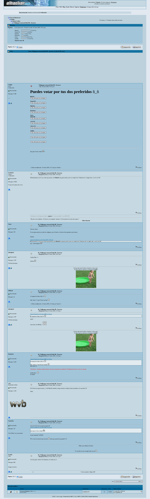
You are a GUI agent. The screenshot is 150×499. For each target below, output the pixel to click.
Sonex (9, 224)
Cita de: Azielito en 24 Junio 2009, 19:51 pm (41, 427)
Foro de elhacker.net (15, 17)
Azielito (10, 85)
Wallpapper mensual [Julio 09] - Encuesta (25, 23)
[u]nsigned (11, 252)
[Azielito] (11, 103)
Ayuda (67, 7)
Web (60, 7)
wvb (9, 383)
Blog (64, 7)
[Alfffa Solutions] (11, 472)
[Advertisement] (75, 68)
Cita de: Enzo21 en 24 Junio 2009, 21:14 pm (41, 314)
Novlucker (11, 172)
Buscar (72, 7)
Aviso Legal (59, 496)
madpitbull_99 (86, 491)
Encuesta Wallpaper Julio (26, 491)
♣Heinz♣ (10, 290)
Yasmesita (11, 421)
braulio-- (10, 454)
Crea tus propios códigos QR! (88, 472)
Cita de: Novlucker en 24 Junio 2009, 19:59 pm (41, 240)
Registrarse (83, 7)
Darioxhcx (11, 354)
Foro (57, 7)
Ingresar (108, 2)
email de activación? (105, 4)
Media (12, 19)
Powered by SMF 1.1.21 (70, 496)
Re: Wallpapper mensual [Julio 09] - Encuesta (50, 173)
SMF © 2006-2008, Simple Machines (87, 496)
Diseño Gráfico (16, 21)
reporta (50, 216)
